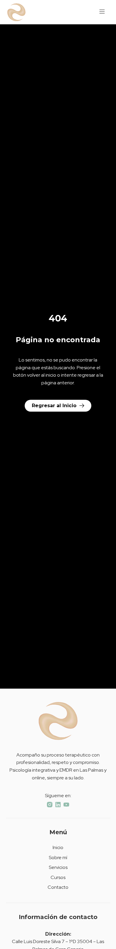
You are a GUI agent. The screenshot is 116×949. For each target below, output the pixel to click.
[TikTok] (58, 805)
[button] (102, 12)
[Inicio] (21, 12)
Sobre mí (58, 857)
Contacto (58, 887)
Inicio (58, 847)
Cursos (58, 877)
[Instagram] (50, 805)
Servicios (58, 867)
